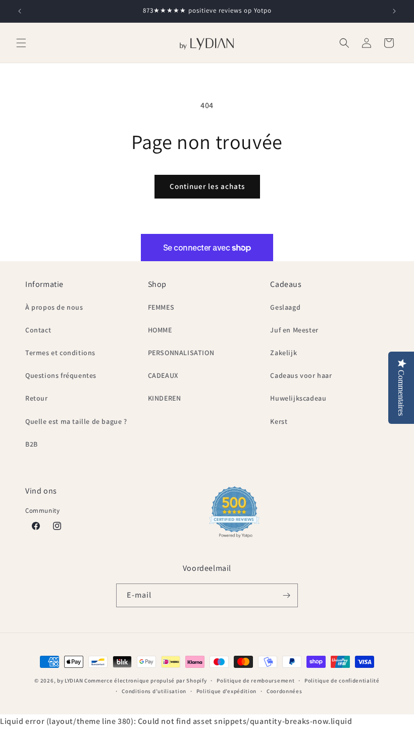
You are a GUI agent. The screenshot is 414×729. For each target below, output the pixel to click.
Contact (38, 329)
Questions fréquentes (60, 375)
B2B (31, 444)
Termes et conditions (60, 352)
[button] (21, 43)
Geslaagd (285, 307)
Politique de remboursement (255, 680)
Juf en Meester (294, 329)
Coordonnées (284, 691)
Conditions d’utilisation (154, 691)
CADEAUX (163, 375)
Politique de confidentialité (342, 680)
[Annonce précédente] (20, 11)
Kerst (278, 421)
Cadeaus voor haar (301, 375)
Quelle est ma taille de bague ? (76, 421)
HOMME (160, 329)
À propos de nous (54, 307)
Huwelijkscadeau (298, 398)
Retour (36, 398)
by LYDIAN (70, 680)
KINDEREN (164, 398)
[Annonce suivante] (394, 11)
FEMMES (161, 307)
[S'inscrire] (286, 595)
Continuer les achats (207, 186)
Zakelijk (283, 352)
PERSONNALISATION (181, 352)
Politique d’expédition (226, 691)
